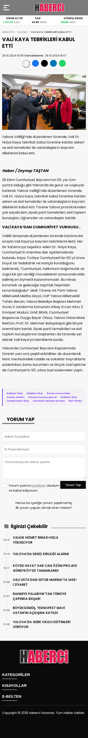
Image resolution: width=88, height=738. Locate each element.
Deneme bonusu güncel (42, 397)
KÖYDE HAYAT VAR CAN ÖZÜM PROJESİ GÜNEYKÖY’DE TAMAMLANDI (45, 568)
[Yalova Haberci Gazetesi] (49, 7)
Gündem (22, 32)
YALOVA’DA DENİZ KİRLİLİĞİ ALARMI (41, 554)
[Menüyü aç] (7, 7)
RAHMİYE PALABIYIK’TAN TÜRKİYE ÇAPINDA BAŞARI (39, 596)
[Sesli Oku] (26, 64)
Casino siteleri (15, 397)
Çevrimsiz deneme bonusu (49, 400)
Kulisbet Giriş (15, 393)
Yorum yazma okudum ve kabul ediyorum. (34, 488)
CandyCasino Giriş (18, 400)
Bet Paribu (75, 400)
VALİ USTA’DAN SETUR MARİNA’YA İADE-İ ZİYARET (45, 582)
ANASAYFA (8, 32)
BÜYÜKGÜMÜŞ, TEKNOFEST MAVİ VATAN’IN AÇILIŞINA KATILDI (39, 610)
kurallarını (38, 485)
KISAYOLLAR (14, 685)
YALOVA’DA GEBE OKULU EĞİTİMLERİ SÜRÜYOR (41, 624)
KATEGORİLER (16, 675)
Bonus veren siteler (58, 393)
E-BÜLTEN (11, 696)
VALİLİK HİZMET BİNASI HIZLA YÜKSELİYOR (35, 540)
